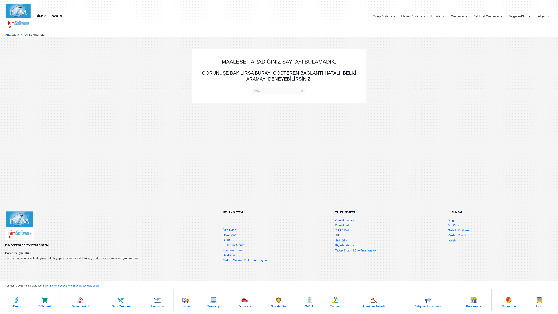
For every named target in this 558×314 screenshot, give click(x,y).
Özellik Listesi (345, 220)
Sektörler (229, 255)
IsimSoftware (49, 16)
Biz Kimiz (454, 225)
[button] (393, 16)
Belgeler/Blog (518, 16)
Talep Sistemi (382, 16)
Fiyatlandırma (232, 250)
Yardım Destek (458, 235)
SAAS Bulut (343, 230)
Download (230, 235)
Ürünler (436, 16)
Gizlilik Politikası (459, 230)
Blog (451, 220)
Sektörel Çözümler (486, 16)
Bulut (226, 240)
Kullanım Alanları (234, 245)
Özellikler (229, 230)
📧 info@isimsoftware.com (60, 285)
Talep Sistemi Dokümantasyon (356, 250)
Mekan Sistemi (411, 16)
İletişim (542, 16)
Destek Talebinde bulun (86, 285)
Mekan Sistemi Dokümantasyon (245, 260)
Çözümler (457, 16)
